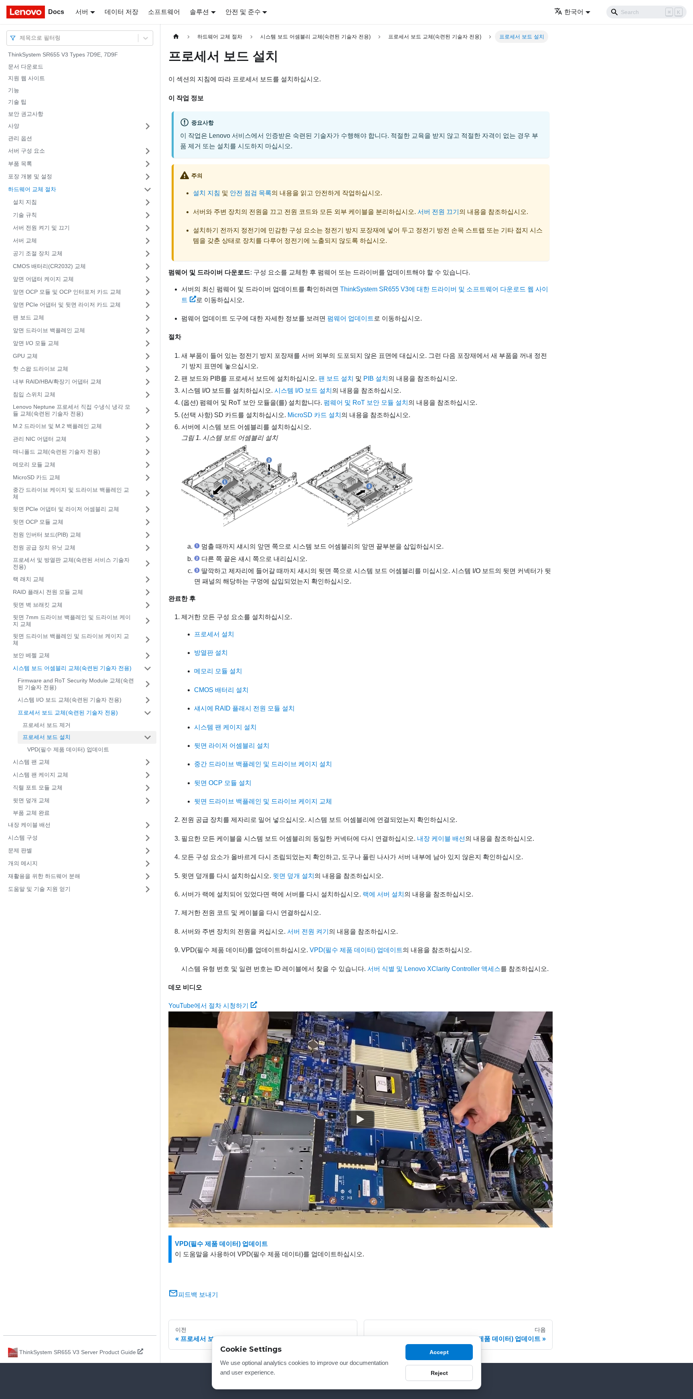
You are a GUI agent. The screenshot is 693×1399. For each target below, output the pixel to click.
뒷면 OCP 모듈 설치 (222, 782)
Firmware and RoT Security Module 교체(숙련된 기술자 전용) (76, 684)
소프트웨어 (164, 11)
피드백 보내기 (198, 1294)
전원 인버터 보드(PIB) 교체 (47, 534)
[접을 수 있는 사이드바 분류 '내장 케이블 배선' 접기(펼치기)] (147, 825)
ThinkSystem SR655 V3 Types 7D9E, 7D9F (63, 54)
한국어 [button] (574, 11)
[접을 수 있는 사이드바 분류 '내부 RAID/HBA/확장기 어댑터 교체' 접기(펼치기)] (147, 381)
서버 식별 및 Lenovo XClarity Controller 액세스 (433, 968)
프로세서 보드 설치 (46, 737)
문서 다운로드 (25, 66)
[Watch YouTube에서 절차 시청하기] (360, 1119)
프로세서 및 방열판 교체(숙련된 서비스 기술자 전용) (71, 563)
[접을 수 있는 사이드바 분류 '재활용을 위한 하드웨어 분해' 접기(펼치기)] (147, 876)
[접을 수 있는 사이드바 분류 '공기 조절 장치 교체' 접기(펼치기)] (147, 253)
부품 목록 (20, 163)
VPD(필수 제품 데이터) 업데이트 (68, 749)
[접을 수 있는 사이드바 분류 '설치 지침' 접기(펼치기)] (147, 202)
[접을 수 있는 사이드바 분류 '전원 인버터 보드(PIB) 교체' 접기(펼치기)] (147, 535)
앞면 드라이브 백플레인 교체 (49, 330)
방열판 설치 (211, 652)
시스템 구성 (23, 837)
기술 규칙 (25, 215)
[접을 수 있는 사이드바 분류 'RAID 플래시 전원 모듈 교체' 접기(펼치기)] (147, 592)
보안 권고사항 (25, 114)
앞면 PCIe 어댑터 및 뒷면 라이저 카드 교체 (67, 304)
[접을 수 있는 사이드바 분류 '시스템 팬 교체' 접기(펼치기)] (147, 762)
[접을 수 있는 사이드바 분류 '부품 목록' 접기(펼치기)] (147, 163)
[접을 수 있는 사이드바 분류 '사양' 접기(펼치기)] (147, 126)
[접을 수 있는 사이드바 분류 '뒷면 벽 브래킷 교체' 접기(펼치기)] (147, 605)
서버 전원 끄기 (438, 211)
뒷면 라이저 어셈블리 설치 (232, 745)
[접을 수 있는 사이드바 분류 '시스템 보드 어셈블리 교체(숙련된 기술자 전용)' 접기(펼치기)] (147, 668)
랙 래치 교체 (28, 579)
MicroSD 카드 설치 (314, 415)
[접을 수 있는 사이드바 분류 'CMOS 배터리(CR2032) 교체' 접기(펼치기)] (147, 266)
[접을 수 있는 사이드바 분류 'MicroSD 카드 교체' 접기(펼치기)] (147, 477)
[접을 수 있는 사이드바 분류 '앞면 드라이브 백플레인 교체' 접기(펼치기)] (147, 330)
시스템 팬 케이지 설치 (225, 727)
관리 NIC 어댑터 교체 (40, 439)
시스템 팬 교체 (31, 762)
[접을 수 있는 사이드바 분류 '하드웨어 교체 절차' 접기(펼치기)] (147, 189)
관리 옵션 (20, 138)
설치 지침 (25, 202)
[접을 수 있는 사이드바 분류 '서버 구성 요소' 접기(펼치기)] (147, 151)
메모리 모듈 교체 (34, 464)
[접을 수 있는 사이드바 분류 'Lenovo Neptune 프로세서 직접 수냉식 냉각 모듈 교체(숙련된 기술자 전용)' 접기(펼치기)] (147, 410)
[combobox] (20, 37)
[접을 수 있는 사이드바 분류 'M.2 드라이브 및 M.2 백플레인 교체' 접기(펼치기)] (147, 426)
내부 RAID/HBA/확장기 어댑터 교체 (57, 381)
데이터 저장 (121, 11)
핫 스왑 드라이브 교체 (40, 368)
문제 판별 (20, 850)
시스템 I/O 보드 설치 (303, 390)
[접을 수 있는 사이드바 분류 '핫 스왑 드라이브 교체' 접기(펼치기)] (147, 369)
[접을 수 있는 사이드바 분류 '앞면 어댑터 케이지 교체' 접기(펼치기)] (147, 279)
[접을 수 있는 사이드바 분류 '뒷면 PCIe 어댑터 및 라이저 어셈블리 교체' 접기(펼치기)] (147, 509)
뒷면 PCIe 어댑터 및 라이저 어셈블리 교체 (66, 509)
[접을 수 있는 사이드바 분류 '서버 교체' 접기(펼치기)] (147, 240)
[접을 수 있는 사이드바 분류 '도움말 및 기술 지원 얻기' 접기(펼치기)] (147, 889)
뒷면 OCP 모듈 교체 (38, 522)
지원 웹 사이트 (26, 78)
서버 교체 (25, 240)
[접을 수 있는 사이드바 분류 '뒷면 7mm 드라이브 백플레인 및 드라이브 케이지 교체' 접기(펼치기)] (147, 621)
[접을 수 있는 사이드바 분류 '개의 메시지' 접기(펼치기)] (147, 863)
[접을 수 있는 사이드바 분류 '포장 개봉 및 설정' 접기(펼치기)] (147, 176)
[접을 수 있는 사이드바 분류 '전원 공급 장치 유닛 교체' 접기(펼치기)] (147, 547)
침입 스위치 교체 (34, 394)
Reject (439, 1373)
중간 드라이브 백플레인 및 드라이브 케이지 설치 (263, 764)
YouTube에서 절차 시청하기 (208, 1005)
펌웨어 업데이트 (350, 318)
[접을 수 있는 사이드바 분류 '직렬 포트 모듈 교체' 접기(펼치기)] (147, 787)
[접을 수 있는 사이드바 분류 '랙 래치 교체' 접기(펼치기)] (147, 579)
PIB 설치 (375, 378)
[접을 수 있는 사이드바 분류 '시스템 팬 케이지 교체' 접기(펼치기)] (147, 775)
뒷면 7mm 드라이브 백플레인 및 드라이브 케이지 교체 (72, 621)
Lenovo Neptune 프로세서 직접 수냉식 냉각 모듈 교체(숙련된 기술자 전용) (71, 410)
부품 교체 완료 (31, 813)
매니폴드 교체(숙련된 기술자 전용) (56, 451)
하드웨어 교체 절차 (32, 189)
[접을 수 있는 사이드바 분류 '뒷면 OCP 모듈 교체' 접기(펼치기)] (147, 522)
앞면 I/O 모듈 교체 (36, 343)
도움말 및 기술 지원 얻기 (39, 889)
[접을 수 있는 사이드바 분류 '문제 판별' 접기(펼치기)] (147, 850)
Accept (439, 1352)
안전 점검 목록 (251, 193)
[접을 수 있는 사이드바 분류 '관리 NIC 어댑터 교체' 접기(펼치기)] (147, 439)
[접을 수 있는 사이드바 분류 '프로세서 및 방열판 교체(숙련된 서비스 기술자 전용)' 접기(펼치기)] (147, 563)
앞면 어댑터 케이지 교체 (43, 279)
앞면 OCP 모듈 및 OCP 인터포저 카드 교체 (67, 292)
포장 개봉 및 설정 (30, 176)
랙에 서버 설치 (383, 894)
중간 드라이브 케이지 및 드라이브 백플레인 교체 (71, 493)
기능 (13, 90)
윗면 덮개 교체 (31, 800)
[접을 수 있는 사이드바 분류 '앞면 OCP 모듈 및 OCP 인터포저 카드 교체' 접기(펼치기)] (147, 292)
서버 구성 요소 (26, 150)
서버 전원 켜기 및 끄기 (41, 227)
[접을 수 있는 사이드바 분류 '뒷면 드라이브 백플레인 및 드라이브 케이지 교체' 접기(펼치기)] (147, 639)
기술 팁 (17, 102)
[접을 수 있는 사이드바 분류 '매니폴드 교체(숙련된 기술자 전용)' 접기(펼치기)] (147, 452)
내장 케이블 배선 (29, 825)
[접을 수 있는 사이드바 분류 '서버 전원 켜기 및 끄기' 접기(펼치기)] (147, 228)
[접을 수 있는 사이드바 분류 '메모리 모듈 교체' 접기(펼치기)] (147, 464)
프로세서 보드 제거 (46, 725)
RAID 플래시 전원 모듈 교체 (48, 592)
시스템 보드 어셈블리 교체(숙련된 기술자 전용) (72, 668)
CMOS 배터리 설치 (221, 689)
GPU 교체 (25, 356)
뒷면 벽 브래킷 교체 (38, 605)
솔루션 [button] (199, 11)
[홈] (176, 36)
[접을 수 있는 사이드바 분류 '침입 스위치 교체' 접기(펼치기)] (147, 394)
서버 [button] (81, 11)
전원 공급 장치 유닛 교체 (44, 547)
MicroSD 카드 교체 (36, 477)
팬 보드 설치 (336, 378)
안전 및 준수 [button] (243, 11)
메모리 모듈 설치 (218, 671)
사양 (13, 126)
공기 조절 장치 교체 (38, 253)
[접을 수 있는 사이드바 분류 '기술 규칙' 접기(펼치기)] (147, 215)
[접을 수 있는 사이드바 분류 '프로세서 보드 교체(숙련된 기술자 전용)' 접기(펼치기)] (147, 713)
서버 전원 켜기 (308, 931)
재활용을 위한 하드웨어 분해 (44, 876)
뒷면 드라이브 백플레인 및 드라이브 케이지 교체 (71, 639)
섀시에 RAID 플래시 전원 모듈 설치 (244, 708)
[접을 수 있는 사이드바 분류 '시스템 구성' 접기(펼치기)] (147, 838)
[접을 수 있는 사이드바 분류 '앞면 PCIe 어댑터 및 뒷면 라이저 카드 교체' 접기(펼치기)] (147, 305)
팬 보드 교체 (28, 317)
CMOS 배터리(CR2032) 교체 (49, 266)
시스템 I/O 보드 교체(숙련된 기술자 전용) (70, 699)
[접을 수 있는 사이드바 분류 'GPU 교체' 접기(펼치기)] (147, 356)
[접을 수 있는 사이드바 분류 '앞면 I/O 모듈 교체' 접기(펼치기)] (147, 343)
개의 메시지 (23, 863)
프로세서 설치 (214, 634)
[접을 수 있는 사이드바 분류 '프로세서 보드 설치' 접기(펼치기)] (147, 737)
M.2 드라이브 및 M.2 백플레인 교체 (57, 426)
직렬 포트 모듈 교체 (38, 787)
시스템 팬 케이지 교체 (40, 774)
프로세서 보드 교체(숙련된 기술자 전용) (68, 712)
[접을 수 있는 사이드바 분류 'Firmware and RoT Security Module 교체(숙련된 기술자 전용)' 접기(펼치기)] (147, 684)
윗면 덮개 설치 (293, 875)
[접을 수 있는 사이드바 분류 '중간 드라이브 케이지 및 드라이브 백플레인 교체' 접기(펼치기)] (147, 493)
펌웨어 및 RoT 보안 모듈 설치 (366, 402)
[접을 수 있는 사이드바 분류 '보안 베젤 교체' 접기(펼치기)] (147, 655)
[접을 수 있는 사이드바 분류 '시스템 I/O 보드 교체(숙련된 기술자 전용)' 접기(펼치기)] (147, 700)
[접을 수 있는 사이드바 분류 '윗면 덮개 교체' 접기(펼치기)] (147, 800)
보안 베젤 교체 (31, 655)
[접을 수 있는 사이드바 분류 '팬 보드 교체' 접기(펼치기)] (147, 317)
